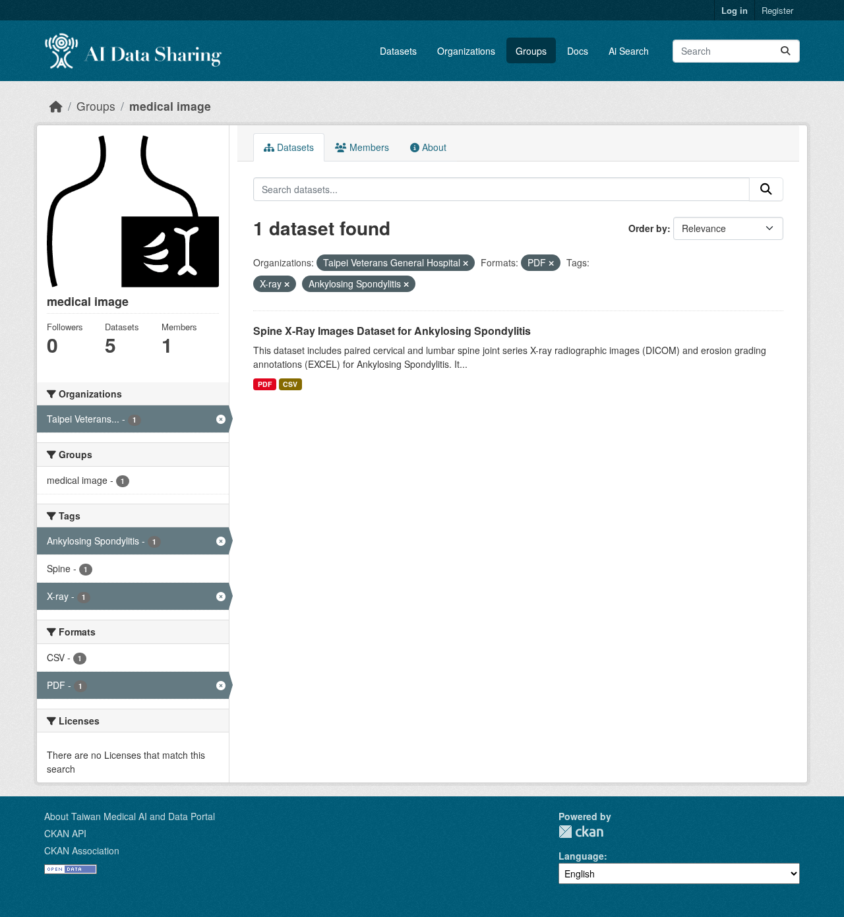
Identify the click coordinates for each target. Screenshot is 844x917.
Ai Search (629, 50)
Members (368, 147)
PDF (265, 384)
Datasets (398, 50)
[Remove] (465, 263)
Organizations (466, 50)
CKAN (580, 832)
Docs (577, 50)
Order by (647, 228)
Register (777, 10)
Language (581, 855)
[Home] (56, 106)
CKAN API (65, 833)
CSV (290, 384)
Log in (734, 10)
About (432, 147)
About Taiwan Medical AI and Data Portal (129, 816)
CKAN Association (81, 850)
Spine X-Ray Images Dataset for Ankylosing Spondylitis (392, 330)
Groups (531, 50)
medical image (170, 106)
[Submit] (785, 51)
